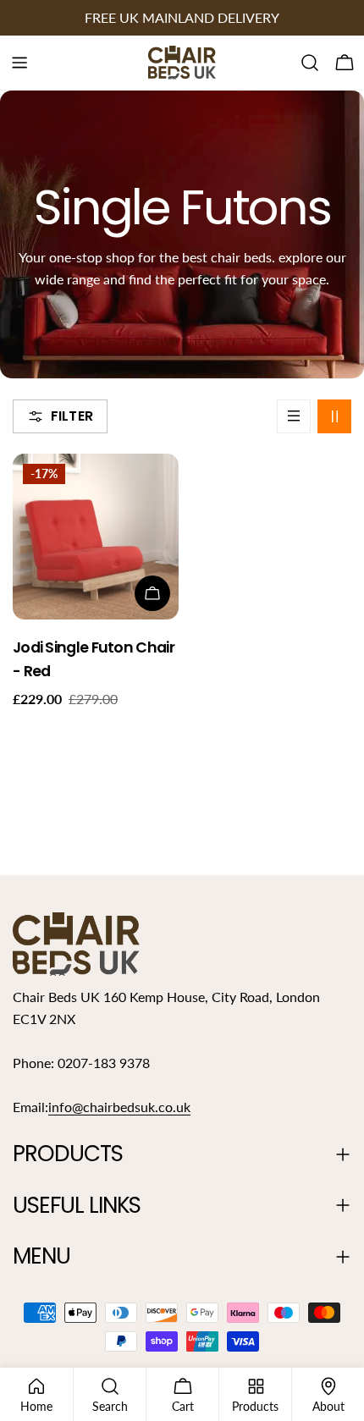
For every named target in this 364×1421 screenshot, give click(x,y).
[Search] (310, 63)
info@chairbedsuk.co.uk (119, 1107)
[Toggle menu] (19, 63)
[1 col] (294, 416)
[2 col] (334, 416)
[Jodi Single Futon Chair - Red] (96, 537)
